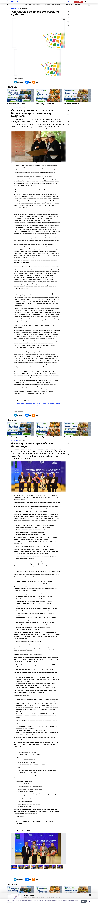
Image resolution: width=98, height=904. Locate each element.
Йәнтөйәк (12, 1)
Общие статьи (14, 107)
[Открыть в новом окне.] (19, 82)
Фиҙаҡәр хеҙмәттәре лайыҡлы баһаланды (52, 5)
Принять (84, 901)
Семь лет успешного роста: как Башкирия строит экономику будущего (32, 5)
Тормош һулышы (15, 8)
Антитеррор (78, 1)
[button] (64, 848)
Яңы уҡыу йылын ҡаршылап (73, 4)
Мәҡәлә (9, 5)
